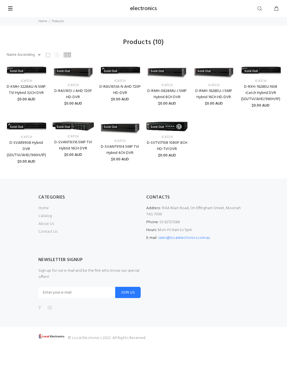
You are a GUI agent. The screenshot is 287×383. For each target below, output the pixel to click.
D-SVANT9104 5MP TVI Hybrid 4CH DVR (120, 150)
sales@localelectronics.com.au (184, 238)
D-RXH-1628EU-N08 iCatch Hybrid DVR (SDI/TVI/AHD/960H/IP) (260, 93)
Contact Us (47, 232)
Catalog (45, 216)
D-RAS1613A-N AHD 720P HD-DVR (120, 90)
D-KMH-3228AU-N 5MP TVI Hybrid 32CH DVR (26, 90)
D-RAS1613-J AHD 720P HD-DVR (73, 94)
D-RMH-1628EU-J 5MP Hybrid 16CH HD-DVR (213, 94)
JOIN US (128, 292)
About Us (46, 224)
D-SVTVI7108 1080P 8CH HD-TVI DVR (167, 146)
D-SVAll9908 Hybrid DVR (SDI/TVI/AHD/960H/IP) (26, 149)
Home (42, 21)
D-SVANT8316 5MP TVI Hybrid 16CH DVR (73, 145)
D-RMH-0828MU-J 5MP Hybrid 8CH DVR (167, 94)
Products (58, 21)
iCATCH (26, 81)
